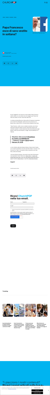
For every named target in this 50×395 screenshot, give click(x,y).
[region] (25, 390)
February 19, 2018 (17, 142)
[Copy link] (16, 63)
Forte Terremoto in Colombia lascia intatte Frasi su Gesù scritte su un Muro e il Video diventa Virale (19, 325)
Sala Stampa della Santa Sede (32, 157)
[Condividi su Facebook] (4, 63)
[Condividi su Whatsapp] (8, 63)
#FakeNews (31, 137)
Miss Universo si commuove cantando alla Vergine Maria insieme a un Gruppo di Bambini (42, 325)
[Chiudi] (48, 390)
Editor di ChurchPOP (8, 52)
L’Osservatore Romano (33, 158)
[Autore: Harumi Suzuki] (15, 315)
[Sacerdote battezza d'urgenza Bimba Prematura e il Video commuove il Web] (7, 310)
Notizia (15, 17)
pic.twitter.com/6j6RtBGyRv (20, 138)
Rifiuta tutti (37, 390)
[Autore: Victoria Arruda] (4, 315)
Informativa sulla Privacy (26, 214)
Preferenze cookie (37, 387)
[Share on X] (12, 63)
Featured (7, 17)
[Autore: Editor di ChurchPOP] (3, 53)
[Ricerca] (45, 2)
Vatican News (28, 155)
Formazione (11, 17)
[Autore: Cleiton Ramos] (27, 315)
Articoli (4, 17)
